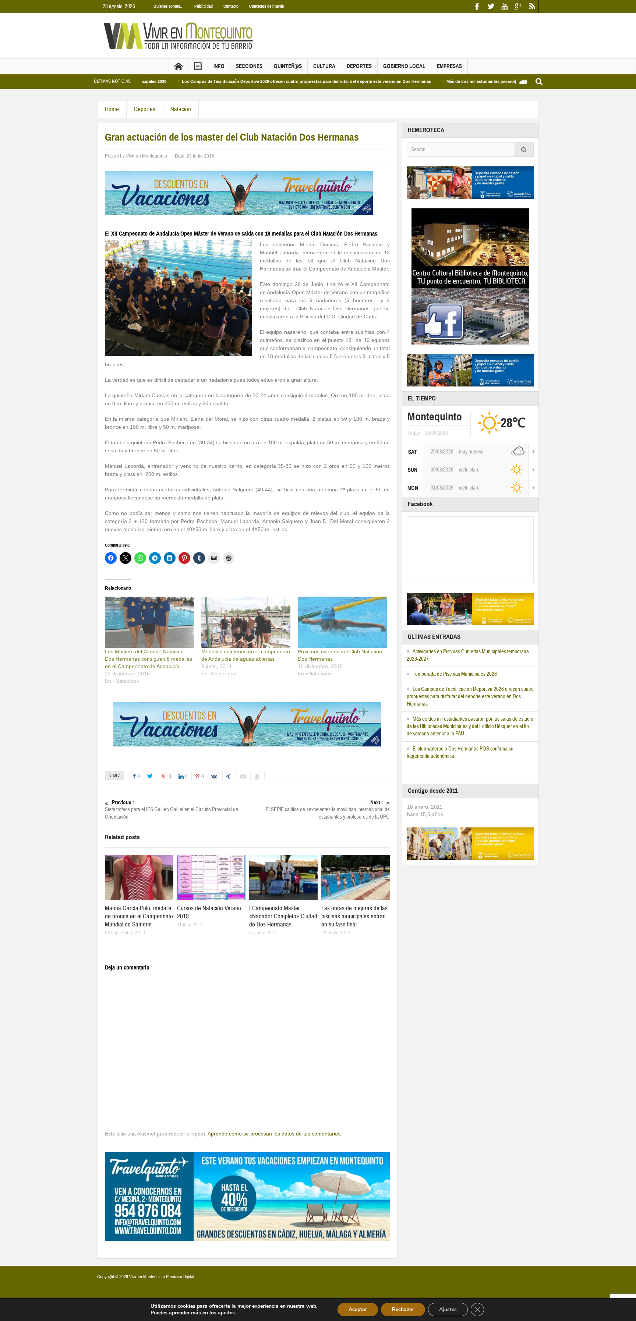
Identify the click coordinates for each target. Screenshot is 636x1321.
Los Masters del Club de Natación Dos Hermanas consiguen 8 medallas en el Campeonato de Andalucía (148, 659)
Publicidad (203, 6)
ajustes (226, 1313)
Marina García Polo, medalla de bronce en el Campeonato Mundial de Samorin (139, 916)
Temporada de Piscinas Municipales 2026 (455, 674)
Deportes (359, 66)
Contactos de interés (266, 6)
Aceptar (358, 1309)
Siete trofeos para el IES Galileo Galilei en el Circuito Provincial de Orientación (171, 809)
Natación (180, 109)
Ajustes (448, 1309)
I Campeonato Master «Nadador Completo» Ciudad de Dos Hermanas (283, 916)
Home (112, 109)
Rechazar (403, 1309)
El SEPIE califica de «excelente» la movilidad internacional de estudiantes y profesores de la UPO (328, 809)
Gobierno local (404, 66)
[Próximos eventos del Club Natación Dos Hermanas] (342, 622)
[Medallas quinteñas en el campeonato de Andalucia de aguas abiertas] (245, 622)
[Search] (524, 149)
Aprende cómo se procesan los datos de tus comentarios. (275, 1134)
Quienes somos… (168, 6)
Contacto (231, 6)
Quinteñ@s (288, 66)
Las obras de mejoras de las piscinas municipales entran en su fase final (354, 916)
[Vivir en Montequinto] (180, 35)
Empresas (449, 66)
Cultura (324, 66)
